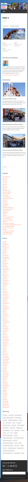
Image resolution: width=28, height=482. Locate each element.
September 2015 (6, 303)
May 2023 (4, 246)
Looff (12, 430)
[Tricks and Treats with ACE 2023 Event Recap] (14, 141)
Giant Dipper (5, 203)
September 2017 (6, 283)
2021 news (5, 186)
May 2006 (4, 390)
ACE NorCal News (6, 193)
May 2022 (4, 252)
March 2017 (5, 291)
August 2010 (5, 345)
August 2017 (5, 285)
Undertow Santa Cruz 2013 (7, 453)
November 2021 (6, 257)
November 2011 (6, 329)
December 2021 (6, 255)
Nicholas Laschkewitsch (14, 26)
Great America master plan (8, 209)
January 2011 (5, 337)
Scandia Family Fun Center (8, 227)
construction (14, 425)
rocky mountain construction (19, 437)
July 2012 (4, 323)
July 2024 (4, 241)
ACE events (5, 415)
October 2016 (5, 299)
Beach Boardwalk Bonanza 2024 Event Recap (12, 124)
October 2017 (5, 281)
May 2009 (4, 368)
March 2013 (5, 319)
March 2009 (5, 371)
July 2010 (4, 347)
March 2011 (5, 334)
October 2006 (5, 384)
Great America (12, 427)
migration (22, 430)
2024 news (5, 189)
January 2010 (5, 356)
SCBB (16, 443)
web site (22, 453)
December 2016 (6, 295)
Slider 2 (15, 43)
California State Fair (6, 196)
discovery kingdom (20, 425)
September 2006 (6, 385)
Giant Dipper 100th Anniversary (9, 98)
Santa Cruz (15, 440)
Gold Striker (5, 206)
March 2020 (5, 266)
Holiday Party (5, 212)
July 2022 (4, 249)
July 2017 (4, 286)
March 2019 (5, 274)
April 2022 (5, 254)
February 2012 (5, 326)
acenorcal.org (5, 195)
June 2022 (5, 251)
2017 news (5, 181)
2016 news (5, 179)
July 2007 (4, 379)
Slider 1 (4, 48)
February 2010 (5, 354)
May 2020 (4, 264)
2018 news (5, 182)
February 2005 (5, 401)
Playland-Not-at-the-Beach (8, 220)
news (11, 432)
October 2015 (5, 302)
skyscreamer (16, 445)
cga (3, 422)
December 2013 (6, 316)
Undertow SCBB (17, 453)
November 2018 (6, 275)
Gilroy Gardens (5, 204)
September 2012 (6, 322)
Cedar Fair (5, 200)
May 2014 (4, 311)
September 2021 (6, 258)
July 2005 (4, 396)
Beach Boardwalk (18, 417)
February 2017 (5, 292)
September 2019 (6, 269)
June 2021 (5, 260)
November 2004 (6, 405)
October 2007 (5, 376)
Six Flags (4, 229)
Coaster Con (5, 201)
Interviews (4, 213)
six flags (19, 443)
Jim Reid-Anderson (6, 430)
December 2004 (6, 404)
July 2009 (4, 365)
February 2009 (5, 373)
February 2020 (5, 268)
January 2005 (5, 402)
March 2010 (5, 353)
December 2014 (6, 306)
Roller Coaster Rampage (7, 440)
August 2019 (5, 271)
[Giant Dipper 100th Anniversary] (14, 89)
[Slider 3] (14, 34)
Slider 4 (4, 43)
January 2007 (5, 382)
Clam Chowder (8, 422)
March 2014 (5, 312)
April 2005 (5, 398)
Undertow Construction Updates (8, 450)
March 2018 (5, 278)
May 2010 (4, 350)
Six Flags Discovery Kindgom (8, 231)
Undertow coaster (20, 448)
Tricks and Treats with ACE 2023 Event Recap (13, 150)
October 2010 (5, 342)
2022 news (5, 187)
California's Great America (8, 198)
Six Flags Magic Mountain (8, 232)
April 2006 (5, 391)
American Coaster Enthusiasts (8, 417)
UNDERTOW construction (8, 234)
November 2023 (6, 244)
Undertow (4, 448)
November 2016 (6, 297)
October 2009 (5, 360)
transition (22, 445)
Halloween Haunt (6, 210)
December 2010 (6, 339)
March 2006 (5, 393)
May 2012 (4, 325)
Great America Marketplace (8, 207)
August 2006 (5, 387)
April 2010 (5, 351)
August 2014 (5, 309)
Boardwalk (5, 420)
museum (4, 432)
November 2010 (6, 340)
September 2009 (6, 362)
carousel (20, 420)
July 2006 (4, 388)
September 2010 (6, 343)
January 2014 (5, 314)
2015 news (5, 178)
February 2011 (5, 336)
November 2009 (6, 359)
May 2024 (4, 243)
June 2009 (5, 367)
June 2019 (5, 272)
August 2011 (5, 331)
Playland (15, 435)
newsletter (15, 432)
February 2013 (5, 320)
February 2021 (5, 263)
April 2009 (5, 370)
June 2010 (5, 348)
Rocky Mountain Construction (8, 223)
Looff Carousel (17, 430)
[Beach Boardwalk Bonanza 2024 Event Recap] (14, 115)
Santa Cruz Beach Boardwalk (8, 226)
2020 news (5, 184)
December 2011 (6, 328)
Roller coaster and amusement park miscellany (12, 224)
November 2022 (6, 247)
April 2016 (5, 300)
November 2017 (6, 280)
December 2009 (6, 357)
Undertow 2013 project (12, 448)
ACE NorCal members (7, 192)
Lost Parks (5, 215)
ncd (8, 432)
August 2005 (5, 394)
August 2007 (5, 377)
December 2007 (6, 374)
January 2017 (5, 294)
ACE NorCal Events (6, 190)
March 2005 (5, 399)
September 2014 (6, 308)
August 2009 (5, 364)
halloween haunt (19, 427)
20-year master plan (6, 176)
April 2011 (5, 333)
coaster (13, 422)
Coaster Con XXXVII (6, 425)
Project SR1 (5, 221)
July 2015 (4, 305)
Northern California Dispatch (8, 217)
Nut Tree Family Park (7, 218)
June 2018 (5, 277)
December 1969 (6, 407)
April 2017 (5, 289)
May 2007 (4, 381)
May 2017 (4, 288)
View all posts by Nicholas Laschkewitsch (11, 75)
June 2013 (5, 317)
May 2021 (4, 261)
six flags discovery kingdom (8, 445)
